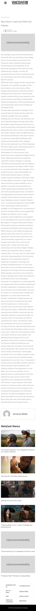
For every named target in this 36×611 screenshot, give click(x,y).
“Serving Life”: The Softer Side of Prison (14, 476)
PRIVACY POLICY (24, 596)
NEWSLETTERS (23, 591)
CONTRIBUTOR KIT (24, 586)
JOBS (7, 596)
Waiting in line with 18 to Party (11, 500)
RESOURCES (22, 601)
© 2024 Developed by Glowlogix (18, 608)
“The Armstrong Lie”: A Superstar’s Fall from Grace (18, 551)
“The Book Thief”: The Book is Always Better (15, 576)
